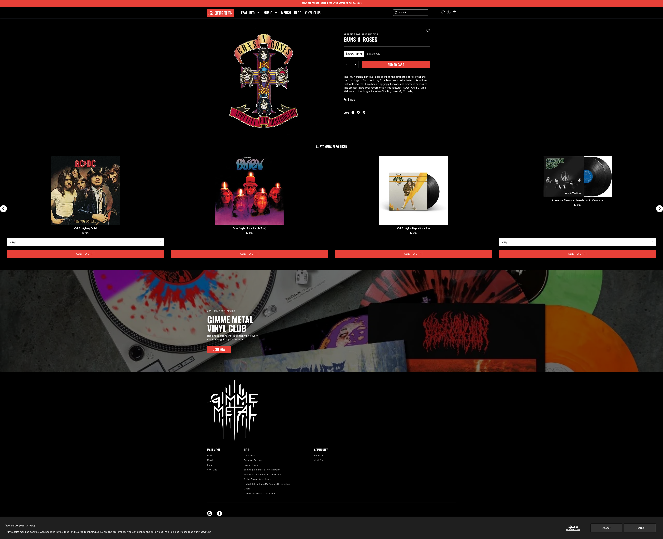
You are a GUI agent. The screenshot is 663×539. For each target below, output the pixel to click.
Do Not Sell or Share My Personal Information (267, 484)
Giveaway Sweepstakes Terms (259, 493)
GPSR (247, 489)
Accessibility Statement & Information (263, 474)
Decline (640, 528)
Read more (349, 99)
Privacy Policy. (204, 531)
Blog (209, 465)
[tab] (328, 263)
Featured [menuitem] (248, 12)
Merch (210, 460)
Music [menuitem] (268, 12)
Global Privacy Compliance (257, 479)
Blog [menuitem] (297, 12)
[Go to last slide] (3, 208)
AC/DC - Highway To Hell (85, 228)
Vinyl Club (212, 470)
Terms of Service (253, 460)
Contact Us (249, 455)
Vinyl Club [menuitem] (313, 12)
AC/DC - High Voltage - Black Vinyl (413, 228)
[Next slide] (659, 208)
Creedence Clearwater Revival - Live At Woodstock (577, 200)
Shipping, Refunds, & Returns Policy (262, 470)
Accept (606, 528)
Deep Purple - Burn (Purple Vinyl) (249, 228)
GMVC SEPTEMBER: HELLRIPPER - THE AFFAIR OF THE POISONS (332, 3)
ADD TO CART (396, 64)
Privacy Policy (251, 465)
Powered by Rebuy (331, 267)
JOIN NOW (219, 349)
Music (210, 455)
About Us (318, 455)
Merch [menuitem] (286, 12)
